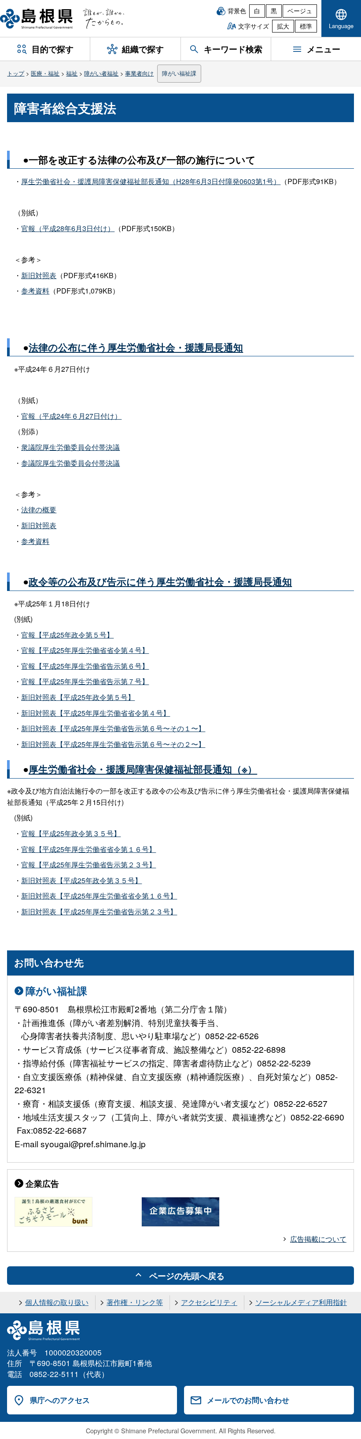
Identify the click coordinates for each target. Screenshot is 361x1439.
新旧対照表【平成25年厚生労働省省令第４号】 (95, 713)
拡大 (283, 26)
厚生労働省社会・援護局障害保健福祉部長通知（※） (143, 769)
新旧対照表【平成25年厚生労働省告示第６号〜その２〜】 (113, 744)
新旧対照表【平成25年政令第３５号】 (81, 880)
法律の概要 (38, 509)
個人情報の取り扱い (56, 1302)
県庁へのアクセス (60, 1400)
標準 (306, 26)
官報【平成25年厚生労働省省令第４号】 (85, 650)
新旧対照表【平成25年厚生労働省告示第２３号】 (99, 911)
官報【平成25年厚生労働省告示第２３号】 (88, 864)
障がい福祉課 (179, 73)
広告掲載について (318, 1239)
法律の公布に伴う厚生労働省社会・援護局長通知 (136, 347)
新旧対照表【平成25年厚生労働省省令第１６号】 (99, 896)
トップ (15, 73)
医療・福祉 (45, 73)
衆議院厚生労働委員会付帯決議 (70, 447)
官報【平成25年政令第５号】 (67, 635)
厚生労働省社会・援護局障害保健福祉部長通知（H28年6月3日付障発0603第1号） (150, 181)
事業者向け (139, 73)
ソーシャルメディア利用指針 (301, 1302)
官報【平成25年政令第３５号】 (71, 833)
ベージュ (299, 10)
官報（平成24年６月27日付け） (71, 416)
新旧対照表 (38, 275)
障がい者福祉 (101, 73)
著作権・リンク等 (135, 1302)
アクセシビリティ (209, 1302)
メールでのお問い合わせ (248, 1400)
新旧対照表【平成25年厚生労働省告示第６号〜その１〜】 (113, 728)
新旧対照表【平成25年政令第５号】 (78, 697)
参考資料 (35, 291)
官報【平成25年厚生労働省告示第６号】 (85, 666)
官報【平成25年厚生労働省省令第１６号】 (88, 849)
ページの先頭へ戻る (187, 1275)
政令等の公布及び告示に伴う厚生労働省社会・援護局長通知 (160, 581)
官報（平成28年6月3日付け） (67, 228)
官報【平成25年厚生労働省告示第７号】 (85, 681)
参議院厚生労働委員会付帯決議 (70, 463)
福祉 (71, 73)
